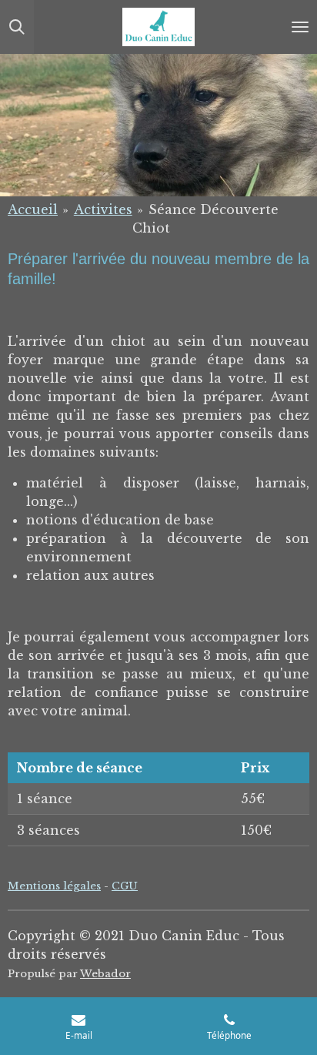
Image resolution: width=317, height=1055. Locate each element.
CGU (125, 886)
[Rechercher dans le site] (17, 27)
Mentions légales (54, 886)
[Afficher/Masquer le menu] (300, 27)
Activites (103, 209)
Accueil (33, 209)
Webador (105, 973)
